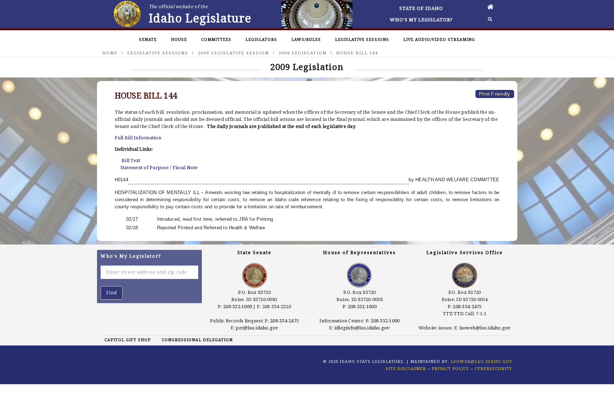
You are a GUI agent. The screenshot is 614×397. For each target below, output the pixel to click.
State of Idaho (421, 8)
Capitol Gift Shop (127, 339)
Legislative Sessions (362, 39)
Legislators (261, 39)
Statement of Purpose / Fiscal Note (159, 167)
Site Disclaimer (406, 368)
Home (110, 52)
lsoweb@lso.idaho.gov (485, 327)
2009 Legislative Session (233, 52)
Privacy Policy (450, 368)
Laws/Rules (306, 39)
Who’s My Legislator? (421, 19)
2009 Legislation (303, 52)
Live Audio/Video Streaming (439, 39)
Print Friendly (494, 94)
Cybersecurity (493, 368)
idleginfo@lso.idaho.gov (362, 327)
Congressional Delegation (197, 339)
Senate (148, 39)
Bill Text (131, 160)
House (179, 39)
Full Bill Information (138, 137)
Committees (216, 39)
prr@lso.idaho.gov (257, 327)
